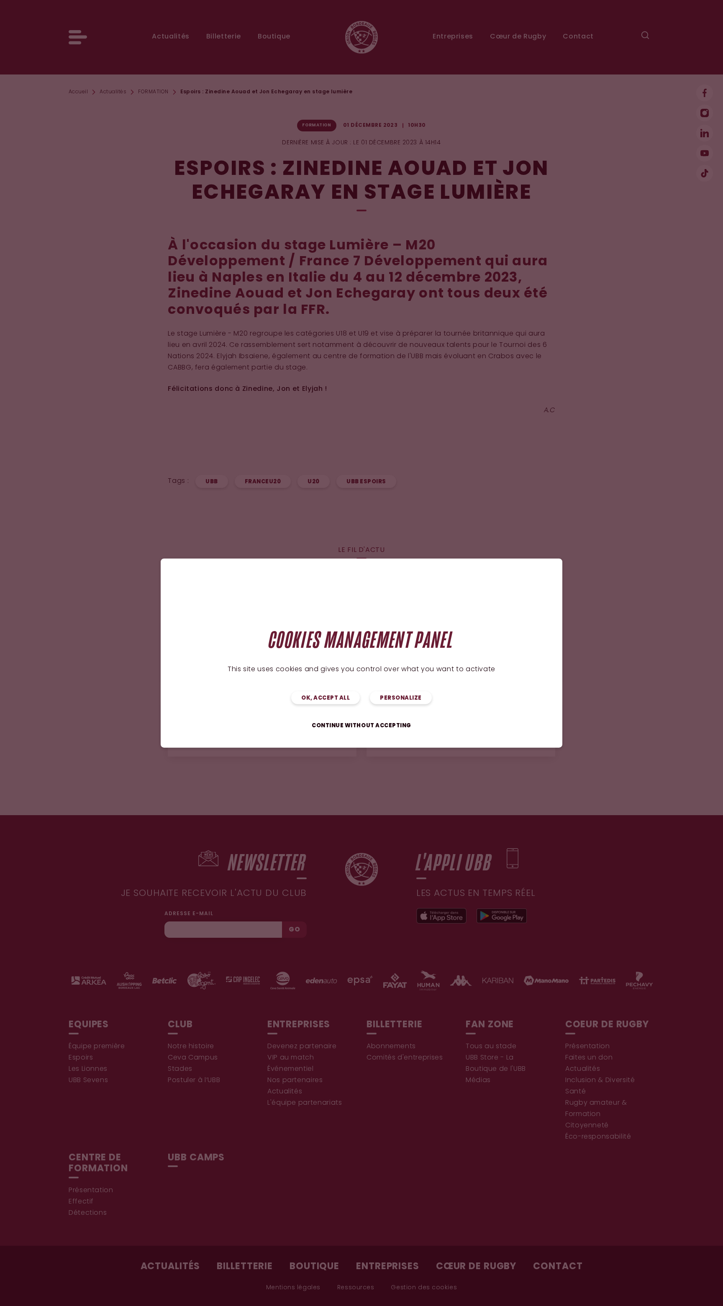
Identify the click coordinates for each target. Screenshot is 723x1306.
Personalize (401, 698)
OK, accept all (325, 698)
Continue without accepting (361, 726)
